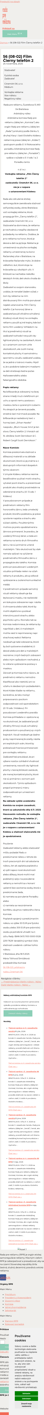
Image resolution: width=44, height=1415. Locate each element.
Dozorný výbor (12, 1301)
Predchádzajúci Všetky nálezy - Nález (21, 981)
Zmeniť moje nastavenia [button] (26, 1405)
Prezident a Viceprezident (18, 1297)
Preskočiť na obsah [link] (10, 1)
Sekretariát (10, 1310)
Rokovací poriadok (14, 1324)
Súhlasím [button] (26, 1393)
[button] (22, 1289)
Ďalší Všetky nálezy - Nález (16, 985)
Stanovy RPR (11, 1321)
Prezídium (10, 1294)
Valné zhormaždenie (15, 1307)
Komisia (9, 1304)
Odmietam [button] (26, 1399)
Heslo (3, 1338)
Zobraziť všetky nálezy (18, 1013)
